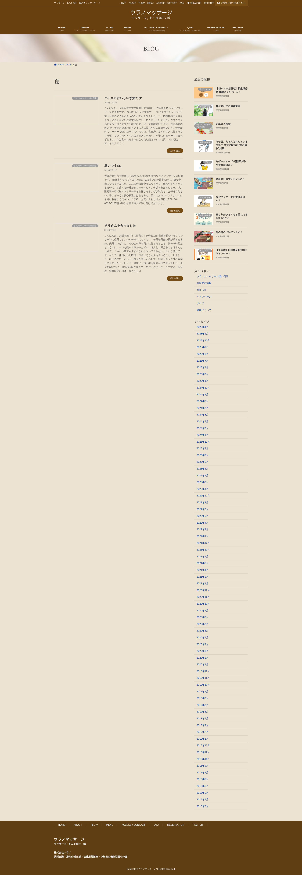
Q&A (181, 3)
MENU (150, 3)
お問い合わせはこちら (233, 2)
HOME (123, 3)
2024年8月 (202, 401)
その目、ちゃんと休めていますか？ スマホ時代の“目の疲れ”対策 (232, 145)
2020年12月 (203, 590)
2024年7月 (202, 408)
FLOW (142, 3)
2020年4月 (202, 644)
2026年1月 (202, 333)
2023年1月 (202, 489)
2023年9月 (202, 448)
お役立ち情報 (204, 283)
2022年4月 (202, 522)
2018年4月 (202, 799)
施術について (204, 310)
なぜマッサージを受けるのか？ (230, 198)
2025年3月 (202, 374)
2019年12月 (203, 671)
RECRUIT (209, 3)
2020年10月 (203, 603)
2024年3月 (202, 428)
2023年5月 (202, 468)
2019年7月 (202, 705)
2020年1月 (202, 664)
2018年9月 (202, 765)
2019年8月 (202, 698)
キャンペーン (204, 296)
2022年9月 (202, 502)
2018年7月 (202, 779)
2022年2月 (202, 529)
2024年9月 (202, 394)
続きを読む (175, 151)
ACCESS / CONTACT (166, 3)
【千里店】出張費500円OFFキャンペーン (231, 251)
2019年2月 (202, 732)
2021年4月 (202, 570)
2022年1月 (202, 536)
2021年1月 (202, 583)
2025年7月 (202, 360)
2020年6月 (202, 630)
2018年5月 (202, 792)
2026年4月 (202, 327)
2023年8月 (202, 455)
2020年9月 (202, 610)
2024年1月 (202, 434)
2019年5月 (202, 718)
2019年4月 (202, 725)
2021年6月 (202, 563)
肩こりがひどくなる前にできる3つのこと (232, 216)
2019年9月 (202, 691)
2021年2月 (202, 576)
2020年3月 (202, 651)
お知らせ (201, 289)
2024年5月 (202, 421)
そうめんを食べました (120, 225)
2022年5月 (202, 515)
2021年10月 (203, 549)
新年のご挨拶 (223, 124)
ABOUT (132, 3)
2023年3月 (202, 475)
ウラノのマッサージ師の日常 (212, 276)
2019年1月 (202, 738)
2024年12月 (203, 387)
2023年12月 (203, 441)
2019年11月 (203, 677)
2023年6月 (202, 461)
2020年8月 (202, 617)
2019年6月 (202, 711)
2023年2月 (202, 482)
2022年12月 (203, 495)
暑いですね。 (113, 165)
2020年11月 (203, 596)
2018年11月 (203, 752)
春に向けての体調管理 (228, 106)
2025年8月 (202, 353)
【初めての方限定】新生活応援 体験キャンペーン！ (232, 90)
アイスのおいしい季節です (123, 98)
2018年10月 (203, 759)
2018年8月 (202, 772)
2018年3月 (202, 806)
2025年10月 (203, 340)
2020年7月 (202, 624)
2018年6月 (202, 786)
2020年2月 (202, 657)
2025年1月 (202, 380)
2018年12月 (203, 745)
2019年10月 (203, 684)
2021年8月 (202, 556)
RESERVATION (194, 3)
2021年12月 (203, 543)
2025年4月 (202, 367)
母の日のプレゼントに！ (229, 232)
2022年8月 (202, 509)
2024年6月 (202, 414)
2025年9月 (202, 347)
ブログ (200, 303)
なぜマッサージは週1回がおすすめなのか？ (231, 163)
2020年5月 (202, 637)
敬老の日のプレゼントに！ (230, 179)
